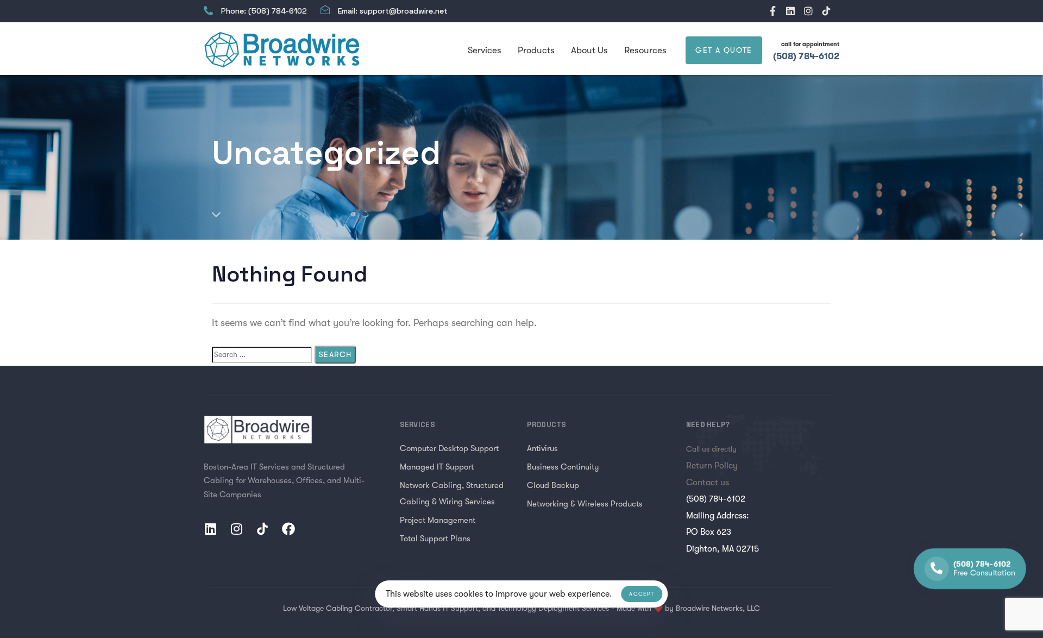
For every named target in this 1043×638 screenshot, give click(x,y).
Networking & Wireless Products (585, 504)
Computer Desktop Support (449, 448)
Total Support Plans (435, 538)
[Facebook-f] (772, 11)
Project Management (437, 520)
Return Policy (712, 466)
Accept (641, 594)
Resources (645, 50)
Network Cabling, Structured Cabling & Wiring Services (452, 493)
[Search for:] (262, 355)
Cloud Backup (553, 485)
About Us (589, 50)
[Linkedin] (790, 11)
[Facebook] (288, 528)
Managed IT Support (437, 467)
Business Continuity (563, 467)
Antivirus (542, 448)
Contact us (707, 482)
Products (536, 50)
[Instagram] (808, 11)
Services (484, 50)
